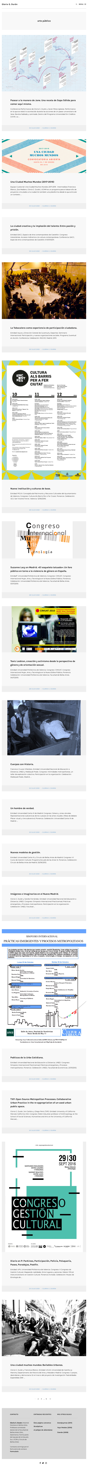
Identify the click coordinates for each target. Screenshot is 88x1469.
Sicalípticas (38, 1426)
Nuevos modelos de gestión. (25, 852)
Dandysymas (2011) (64, 1423)
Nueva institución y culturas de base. (30, 488)
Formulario (14, 1451)
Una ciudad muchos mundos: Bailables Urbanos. (36, 1365)
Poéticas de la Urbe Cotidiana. (26, 1057)
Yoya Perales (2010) (64, 1427)
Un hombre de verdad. (22, 808)
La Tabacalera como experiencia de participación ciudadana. (43, 328)
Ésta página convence (42, 1423)
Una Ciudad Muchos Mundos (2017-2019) (32, 182)
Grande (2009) (62, 1432)
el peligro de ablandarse (43, 1430)
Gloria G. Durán (49, 128)
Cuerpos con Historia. (22, 764)
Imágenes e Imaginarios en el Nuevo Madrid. (34, 894)
